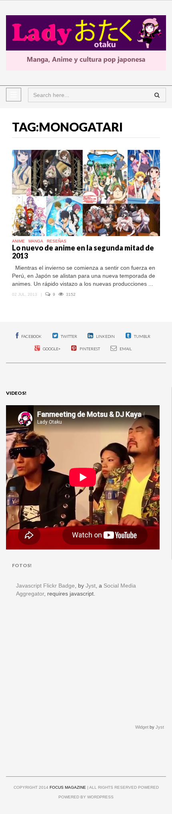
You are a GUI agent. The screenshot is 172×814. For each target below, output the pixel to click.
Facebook (31, 336)
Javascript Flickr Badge (45, 585)
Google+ (51, 348)
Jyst (91, 585)
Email (125, 348)
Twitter (68, 336)
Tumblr (141, 336)
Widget (141, 727)
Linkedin (105, 336)
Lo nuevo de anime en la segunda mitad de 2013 (83, 251)
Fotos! (22, 565)
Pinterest (89, 348)
